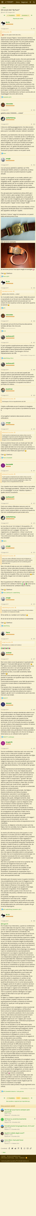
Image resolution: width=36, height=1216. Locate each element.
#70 (34, 429)
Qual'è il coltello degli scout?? (14, 1133)
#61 (34, 28)
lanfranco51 (10, 336)
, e (11, 592)
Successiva (25, 15)
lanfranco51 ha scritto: (8, 399)
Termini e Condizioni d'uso (13, 1156)
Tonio (6, 1120)
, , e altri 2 (12, 909)
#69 (34, 395)
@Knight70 (4, 924)
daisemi (8, 703)
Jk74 (6, 1141)
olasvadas (9, 104)
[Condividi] (31, 29)
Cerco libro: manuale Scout (14, 1140)
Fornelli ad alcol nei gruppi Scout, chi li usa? (19, 1126)
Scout (9, 1113)
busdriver (9, 389)
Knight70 (9, 742)
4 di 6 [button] (18, 15)
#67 (34, 342)
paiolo (6, 1113)
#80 (34, 921)
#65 (34, 288)
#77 (34, 659)
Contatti (3, 1156)
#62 (34, 110)
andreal (8, 653)
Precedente (11, 15)
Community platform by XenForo (15, 1161)
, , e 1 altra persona (13, 1091)
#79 (34, 748)
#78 (34, 709)
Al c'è (7, 22)
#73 (34, 523)
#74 (34, 552)
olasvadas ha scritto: (7, 291)
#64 (34, 165)
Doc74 (3, 12)
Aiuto (16, 1158)
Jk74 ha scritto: (6, 32)
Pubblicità (21, 1158)
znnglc (8, 159)
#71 (34, 470)
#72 (34, 503)
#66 (34, 321)
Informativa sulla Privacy (7, 1158)
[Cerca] (34, 2)
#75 (34, 604)
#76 (34, 639)
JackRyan (7, 1134)
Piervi (8, 632)
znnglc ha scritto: (6, 642)
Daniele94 (9, 464)
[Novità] (30, 2)
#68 (34, 369)
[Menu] (2, 2)
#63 (34, 124)
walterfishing (10, 118)
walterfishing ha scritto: (8, 607)
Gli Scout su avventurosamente (15, 1119)
